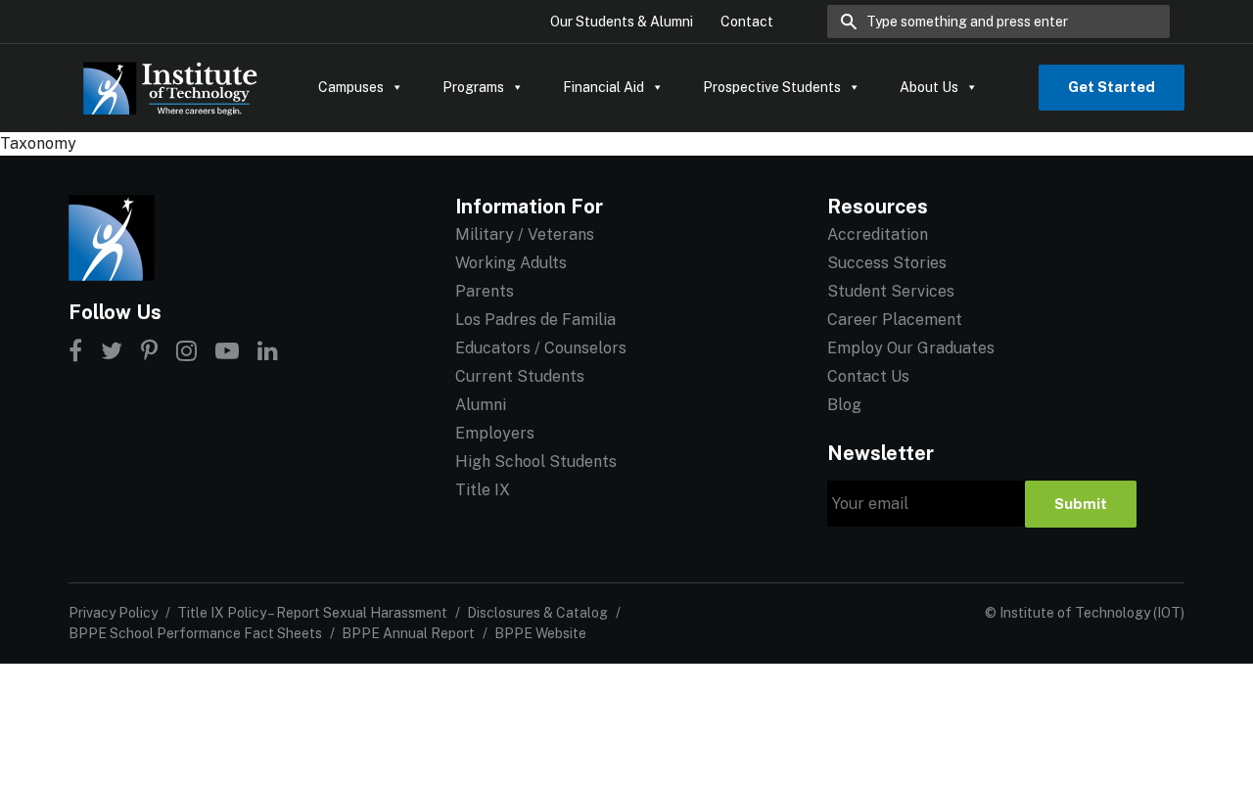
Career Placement (894, 319)
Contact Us (868, 376)
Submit (1080, 503)
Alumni (480, 404)
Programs (473, 87)
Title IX (482, 490)
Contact (746, 21)
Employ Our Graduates (911, 348)
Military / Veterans (524, 234)
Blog (844, 404)
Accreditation (877, 234)
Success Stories (887, 263)
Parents (484, 291)
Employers (494, 433)
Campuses (351, 87)
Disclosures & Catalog (537, 613)
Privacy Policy (113, 613)
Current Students (519, 376)
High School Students (536, 461)
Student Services (890, 291)
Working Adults (511, 263)
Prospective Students (772, 87)
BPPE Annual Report (408, 633)
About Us (929, 87)
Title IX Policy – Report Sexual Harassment (312, 613)
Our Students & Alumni (621, 21)
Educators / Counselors (540, 348)
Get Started (1111, 86)
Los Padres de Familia (535, 319)
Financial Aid (603, 87)
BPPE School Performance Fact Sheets (195, 633)
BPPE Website (540, 633)
